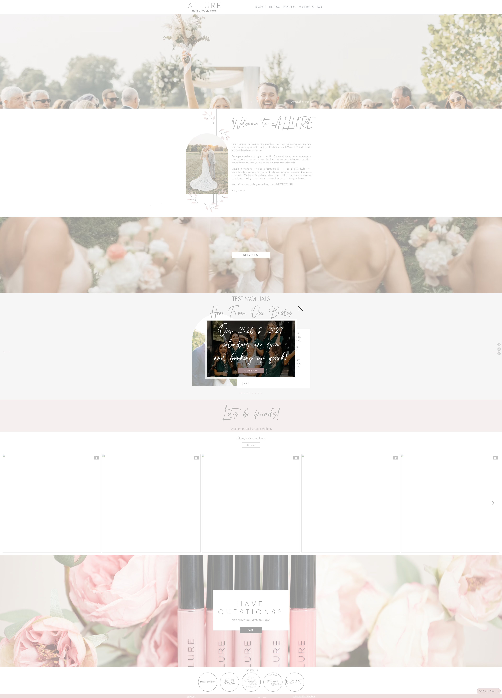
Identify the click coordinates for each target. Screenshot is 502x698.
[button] (300, 308)
